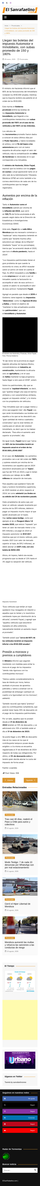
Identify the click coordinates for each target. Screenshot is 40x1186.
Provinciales (24, 59)
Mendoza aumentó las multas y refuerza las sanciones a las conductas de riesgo (19, 945)
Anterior (10, 780)
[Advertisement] (20, 1020)
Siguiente (29, 780)
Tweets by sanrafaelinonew (15, 1082)
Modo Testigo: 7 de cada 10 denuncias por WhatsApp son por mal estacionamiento (19, 865)
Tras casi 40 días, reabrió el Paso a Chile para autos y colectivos (18, 822)
